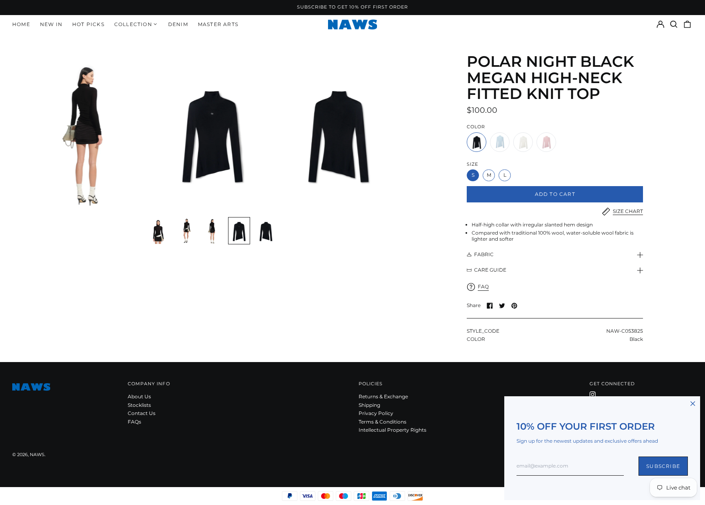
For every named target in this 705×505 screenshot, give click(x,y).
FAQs (134, 422)
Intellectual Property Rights (392, 430)
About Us (139, 396)
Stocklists (139, 405)
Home (21, 24)
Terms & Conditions (382, 422)
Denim (178, 24)
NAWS (37, 454)
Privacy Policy (376, 413)
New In (51, 24)
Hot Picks (88, 24)
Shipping (369, 405)
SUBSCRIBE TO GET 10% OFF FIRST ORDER (352, 7)
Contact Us (141, 413)
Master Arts (218, 24)
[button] (673, 24)
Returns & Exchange (383, 396)
